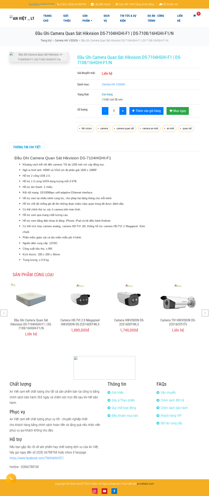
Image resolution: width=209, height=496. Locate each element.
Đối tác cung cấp (171, 423)
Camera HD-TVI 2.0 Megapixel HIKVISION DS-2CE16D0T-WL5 (31, 322)
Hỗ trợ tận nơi (170, 4)
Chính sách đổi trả (172, 400)
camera (104, 128)
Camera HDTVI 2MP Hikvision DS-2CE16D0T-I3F (178, 322)
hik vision (87, 128)
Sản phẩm (86, 18)
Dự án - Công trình (156, 18)
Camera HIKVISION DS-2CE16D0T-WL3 (80, 322)
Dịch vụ (107, 18)
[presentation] (3, 312)
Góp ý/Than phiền (123, 400)
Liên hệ (180, 18)
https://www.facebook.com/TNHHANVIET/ (37, 458)
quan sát (187, 128)
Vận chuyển (168, 392)
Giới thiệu (67, 18)
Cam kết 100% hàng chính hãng (136, 4)
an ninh (170, 128)
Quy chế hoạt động (124, 408)
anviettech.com (145, 483)
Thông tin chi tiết (27, 147)
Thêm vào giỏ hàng (148, 111)
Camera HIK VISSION (66, 40)
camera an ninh (150, 128)
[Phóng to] (63, 56)
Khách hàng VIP (171, 416)
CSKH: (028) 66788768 (73, 4)
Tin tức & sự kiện (128, 18)
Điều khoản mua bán (125, 416)
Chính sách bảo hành (174, 408)
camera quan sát (125, 128)
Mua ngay (179, 111)
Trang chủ (47, 18)
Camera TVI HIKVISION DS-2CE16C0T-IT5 (129, 322)
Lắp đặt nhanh (102, 4)
